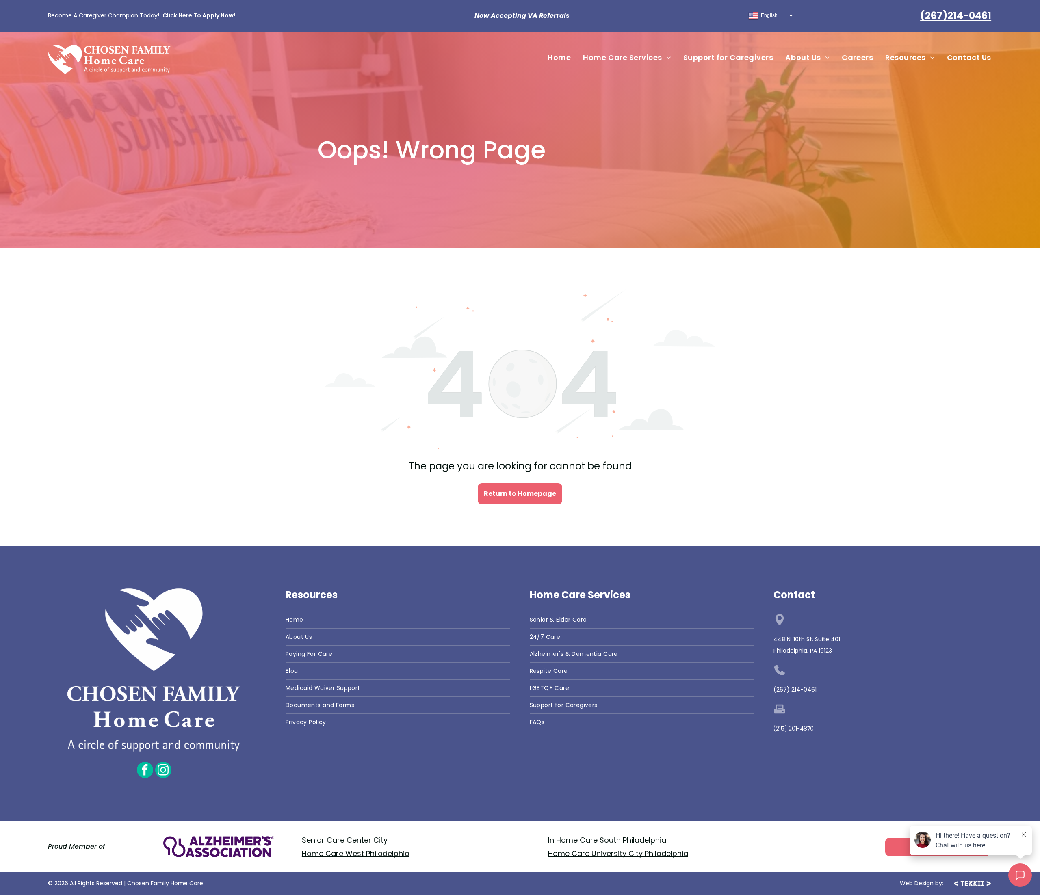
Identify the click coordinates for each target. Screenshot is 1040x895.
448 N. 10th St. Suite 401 (807, 639)
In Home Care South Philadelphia (607, 840)
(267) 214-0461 (795, 689)
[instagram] (163, 771)
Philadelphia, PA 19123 (803, 650)
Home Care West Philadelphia (356, 853)
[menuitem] (559, 57)
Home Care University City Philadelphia (618, 853)
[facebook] (145, 771)
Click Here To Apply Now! (198, 15)
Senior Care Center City (345, 840)
